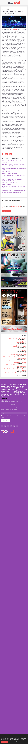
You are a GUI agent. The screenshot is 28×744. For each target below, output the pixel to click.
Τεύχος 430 (4, 151)
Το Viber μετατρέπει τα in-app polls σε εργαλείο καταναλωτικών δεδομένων (15, 345)
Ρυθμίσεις (11, 741)
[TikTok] (8, 426)
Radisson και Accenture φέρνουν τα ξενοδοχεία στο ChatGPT (15, 349)
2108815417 (13, 404)
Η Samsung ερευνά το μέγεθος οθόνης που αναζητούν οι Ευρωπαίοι (12, 193)
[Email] (17, 426)
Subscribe (6, 211)
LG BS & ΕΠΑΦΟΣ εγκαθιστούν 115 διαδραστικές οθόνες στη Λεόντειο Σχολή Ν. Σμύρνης (15, 337)
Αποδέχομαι (5, 741)
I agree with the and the (13, 207)
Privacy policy (5, 208)
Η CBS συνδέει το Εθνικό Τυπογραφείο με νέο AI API (15, 373)
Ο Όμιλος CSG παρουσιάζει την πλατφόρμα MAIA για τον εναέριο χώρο (14, 357)
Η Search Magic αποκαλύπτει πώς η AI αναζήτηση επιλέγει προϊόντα (14, 369)
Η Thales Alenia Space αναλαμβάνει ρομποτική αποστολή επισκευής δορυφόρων (15, 353)
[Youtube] (14, 426)
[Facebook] (2, 426)
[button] (26, 2)
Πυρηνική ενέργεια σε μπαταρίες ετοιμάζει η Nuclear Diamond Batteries (15, 361)
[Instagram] (11, 426)
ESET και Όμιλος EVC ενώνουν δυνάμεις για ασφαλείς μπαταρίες (16, 365)
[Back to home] (14, 2)
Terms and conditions (16, 206)
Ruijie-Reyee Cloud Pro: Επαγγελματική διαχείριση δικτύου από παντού (14, 341)
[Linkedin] (5, 426)
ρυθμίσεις (23, 739)
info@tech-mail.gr (13, 407)
